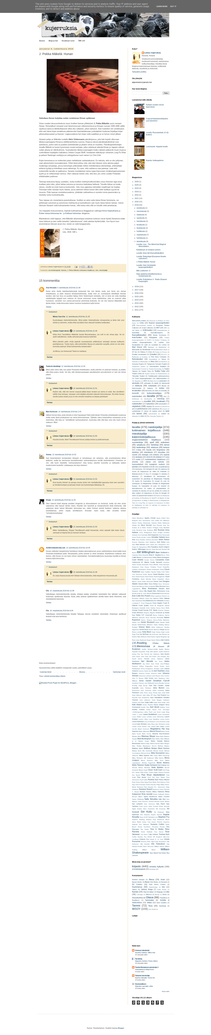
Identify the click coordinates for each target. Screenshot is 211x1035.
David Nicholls (146, 579)
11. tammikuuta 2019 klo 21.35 (78, 317)
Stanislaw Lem (153, 817)
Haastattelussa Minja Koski (144, 969)
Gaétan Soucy (155, 608)
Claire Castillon (145, 572)
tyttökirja (135, 507)
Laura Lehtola (147, 717)
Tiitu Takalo (144, 829)
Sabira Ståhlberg (138, 799)
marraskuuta (142, 211)
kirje (168, 498)
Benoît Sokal (150, 549)
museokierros (136, 401)
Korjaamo (153, 338)
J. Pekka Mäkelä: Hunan (145, 262)
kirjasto (136, 866)
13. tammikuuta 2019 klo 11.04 (64, 500)
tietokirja (155, 445)
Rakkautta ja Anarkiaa (140, 357)
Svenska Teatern (138, 364)
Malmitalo (151, 347)
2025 (137, 185)
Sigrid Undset (137, 809)
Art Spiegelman (142, 547)
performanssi (142, 409)
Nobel (158, 495)
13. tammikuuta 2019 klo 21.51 (85, 388)
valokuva (164, 469)
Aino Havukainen (144, 520)
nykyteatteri (163, 404)
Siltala (149, 903)
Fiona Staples (157, 603)
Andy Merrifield (164, 527)
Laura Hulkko (136, 717)
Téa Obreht (148, 837)
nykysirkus (150, 404)
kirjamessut (144, 471)
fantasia (166, 447)
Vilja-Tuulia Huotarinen (158, 841)
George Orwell (137, 610)
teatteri (163, 414)
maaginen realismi (157, 464)
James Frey (136, 654)
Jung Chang (153, 692)
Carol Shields (137, 560)
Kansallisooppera (157, 333)
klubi (156, 390)
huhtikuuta (141, 231)
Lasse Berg (165, 712)
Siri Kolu (146, 811)
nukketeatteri (137, 404)
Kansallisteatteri (139, 335)
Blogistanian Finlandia (161, 479)
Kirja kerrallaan (148, 892)
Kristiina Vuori (164, 707)
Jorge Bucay (143, 685)
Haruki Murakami (148, 622)
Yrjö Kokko (162, 853)
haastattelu (145, 486)
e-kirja (138, 450)
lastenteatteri (137, 396)
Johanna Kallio (156, 673)
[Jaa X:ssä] (86, 266)
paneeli (164, 406)
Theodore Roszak (158, 827)
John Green (148, 678)
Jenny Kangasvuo (147, 668)
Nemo (164, 894)
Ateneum (152, 320)
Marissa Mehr (136, 736)
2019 (137, 205)
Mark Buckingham (144, 739)
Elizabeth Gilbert (137, 591)
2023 (137, 192)
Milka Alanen (159, 758)
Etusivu (42, 41)
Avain (163, 880)
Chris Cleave (144, 567)
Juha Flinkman (145, 688)
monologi (160, 399)
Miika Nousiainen (158, 753)
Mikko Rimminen (137, 758)
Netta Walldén (157, 767)
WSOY (136, 908)
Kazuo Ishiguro (159, 705)
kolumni (163, 486)
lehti (147, 505)
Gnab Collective (147, 328)
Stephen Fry (163, 817)
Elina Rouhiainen (149, 589)
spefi (152, 442)
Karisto (135, 892)
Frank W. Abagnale (157, 605)
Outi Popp (165, 770)
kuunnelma (147, 481)
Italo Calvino (165, 640)
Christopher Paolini (144, 569)
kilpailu (162, 498)
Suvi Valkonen (144, 824)
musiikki (147, 401)
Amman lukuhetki (142, 950)
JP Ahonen (158, 647)
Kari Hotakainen (143, 697)
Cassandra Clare (162, 560)
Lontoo (164, 345)
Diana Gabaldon (158, 579)
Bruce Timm (165, 555)
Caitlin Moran (136, 557)
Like (96, 270)
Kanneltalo (135, 333)
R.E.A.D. (164, 354)
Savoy (163, 359)
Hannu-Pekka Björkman (161, 620)
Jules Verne (144, 692)
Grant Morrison (137, 612)
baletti (156, 383)
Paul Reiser (160, 777)
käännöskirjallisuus (144, 436)
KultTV (149, 340)
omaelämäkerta (164, 467)
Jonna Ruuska (159, 683)
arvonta (135, 462)
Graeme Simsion (163, 610)
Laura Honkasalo (163, 714)
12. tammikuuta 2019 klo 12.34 (73, 366)
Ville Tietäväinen (158, 844)
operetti (157, 406)
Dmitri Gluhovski (147, 581)
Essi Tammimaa (137, 600)
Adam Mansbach (138, 518)
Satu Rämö (160, 804)
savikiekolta (136, 411)
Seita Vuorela (153, 806)
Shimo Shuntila (164, 806)
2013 (137, 303)
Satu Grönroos (149, 804)
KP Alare (154, 695)
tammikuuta (141, 241)
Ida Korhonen (154, 634)
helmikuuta (141, 238)
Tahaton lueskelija (142, 976)
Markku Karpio (143, 741)
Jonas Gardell (145, 681)
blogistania (161, 450)
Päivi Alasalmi (148, 787)
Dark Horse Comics (157, 884)
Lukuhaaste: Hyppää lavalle (157, 147)
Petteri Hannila (151, 784)
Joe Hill (150, 671)
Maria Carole (165, 731)
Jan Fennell (145, 654)
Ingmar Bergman (161, 637)
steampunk (136, 483)
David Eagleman (159, 576)
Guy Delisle (136, 615)
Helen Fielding (159, 624)
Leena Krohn (164, 719)
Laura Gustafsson (150, 714)
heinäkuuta (141, 221)
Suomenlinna (162, 361)
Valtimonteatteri (161, 378)
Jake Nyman (154, 651)
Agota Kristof (160, 518)
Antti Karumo (140, 544)
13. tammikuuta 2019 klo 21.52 (85, 479)
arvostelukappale (54, 270)
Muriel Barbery (163, 763)
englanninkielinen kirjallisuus (146, 440)
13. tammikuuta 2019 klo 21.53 (85, 527)
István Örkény (155, 640)
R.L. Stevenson (159, 787)
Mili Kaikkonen (149, 758)
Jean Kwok (155, 664)
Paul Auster (141, 777)
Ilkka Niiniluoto (142, 637)
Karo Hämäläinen (156, 697)
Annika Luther (146, 537)
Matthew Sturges (150, 748)
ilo (154, 467)
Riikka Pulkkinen (158, 792)
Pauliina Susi (153, 780)
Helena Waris (144, 627)
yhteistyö (143, 507)
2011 (137, 310)
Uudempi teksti (45, 672)
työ (150, 491)
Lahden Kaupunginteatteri (142, 342)
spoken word (157, 411)
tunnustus (138, 469)
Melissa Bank (136, 751)
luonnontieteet (137, 464)
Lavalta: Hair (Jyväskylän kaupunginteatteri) (146, 266)
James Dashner (164, 651)
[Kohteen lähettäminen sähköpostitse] (80, 266)
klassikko (161, 452)
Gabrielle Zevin (145, 608)
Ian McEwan (144, 634)
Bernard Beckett (161, 549)
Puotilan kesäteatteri (139, 354)
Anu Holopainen (160, 544)
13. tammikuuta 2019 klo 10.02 (64, 455)
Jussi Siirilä (165, 692)
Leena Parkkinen (138, 721)
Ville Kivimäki (145, 844)
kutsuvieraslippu (154, 393)
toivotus (143, 491)
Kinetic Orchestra (159, 335)
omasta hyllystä (156, 866)
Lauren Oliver (143, 719)
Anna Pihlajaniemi (145, 532)
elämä (148, 462)
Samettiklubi (153, 359)
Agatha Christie (150, 518)
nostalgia (155, 474)
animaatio (147, 383)
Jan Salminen (154, 654)
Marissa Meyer (148, 736)
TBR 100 (81, 41)
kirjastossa (148, 493)
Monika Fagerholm (148, 763)
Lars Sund (156, 712)
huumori (145, 467)
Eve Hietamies (159, 600)
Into (163, 887)
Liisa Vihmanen (160, 724)
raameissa (155, 409)
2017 (137, 290)
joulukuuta (141, 208)
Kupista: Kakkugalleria (154, 160)
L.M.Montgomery (137, 712)
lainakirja (152, 869)
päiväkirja (147, 479)
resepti (157, 481)
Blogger (121, 1028)
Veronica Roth (145, 841)
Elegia (48, 500)
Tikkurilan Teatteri (138, 376)
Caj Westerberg (147, 557)
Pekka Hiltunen (164, 780)
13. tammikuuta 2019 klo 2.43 (69, 412)
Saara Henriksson (150, 796)
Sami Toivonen (143, 801)
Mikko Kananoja (164, 755)
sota (164, 481)
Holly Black (146, 632)
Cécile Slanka (147, 574)
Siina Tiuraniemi (148, 809)
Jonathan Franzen (138, 683)
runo (167, 457)
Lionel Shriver (142, 726)
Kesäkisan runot (68, 41)
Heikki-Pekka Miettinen (145, 624)
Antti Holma (161, 542)
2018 (137, 287)
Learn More (161, 6)
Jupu (159, 692)
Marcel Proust (155, 731)
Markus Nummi (155, 743)
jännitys (135, 467)
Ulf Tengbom (157, 837)
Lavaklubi (154, 345)
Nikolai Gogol (143, 770)
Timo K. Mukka (156, 829)
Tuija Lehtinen (153, 834)
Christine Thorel (155, 567)
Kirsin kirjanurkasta (110, 211)
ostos (134, 495)
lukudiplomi (148, 476)
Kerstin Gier (145, 707)
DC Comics (137, 884)
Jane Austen (164, 654)
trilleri (154, 471)
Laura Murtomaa (158, 717)
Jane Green (136, 656)
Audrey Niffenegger (139, 549)
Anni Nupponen (153, 535)
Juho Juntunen (146, 690)
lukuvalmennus (137, 488)
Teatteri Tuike (160, 371)
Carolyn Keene (149, 560)
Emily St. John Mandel (144, 593)
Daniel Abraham (158, 574)
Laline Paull (148, 712)
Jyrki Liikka (146, 695)
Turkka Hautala (137, 837)
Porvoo (164, 352)
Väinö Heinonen (148, 846)
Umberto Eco (144, 839)
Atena (151, 879)
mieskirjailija (103, 270)
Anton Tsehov (164, 540)
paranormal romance (146, 495)
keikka (161, 388)
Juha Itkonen (158, 688)
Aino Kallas (155, 520)
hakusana (159, 503)
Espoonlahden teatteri (144, 325)
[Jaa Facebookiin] (88, 266)
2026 (137, 182)
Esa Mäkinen (154, 598)
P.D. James (136, 772)
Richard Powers (145, 792)
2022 (137, 195)
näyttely (149, 406)
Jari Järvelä (147, 661)
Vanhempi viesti (119, 672)
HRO (165, 328)
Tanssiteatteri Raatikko (157, 366)
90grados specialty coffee (144, 986)
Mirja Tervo (159, 760)
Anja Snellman (148, 530)
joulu (155, 486)
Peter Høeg (144, 782)
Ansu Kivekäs (140, 539)
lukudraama (148, 399)
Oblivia (142, 352)
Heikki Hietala (160, 622)
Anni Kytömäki (142, 535)
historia (63, 270)
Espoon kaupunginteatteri (159, 323)
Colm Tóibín (165, 572)
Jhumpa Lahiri (158, 668)
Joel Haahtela (159, 671)
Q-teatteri (153, 354)
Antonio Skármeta (138, 542)
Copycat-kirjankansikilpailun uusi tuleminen (157, 120)
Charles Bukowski (142, 564)
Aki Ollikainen (164, 520)
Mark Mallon (156, 739)
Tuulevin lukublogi (53, 366)
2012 (137, 307)
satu (156, 469)
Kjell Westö (154, 707)
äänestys (135, 476)
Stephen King (151, 819)
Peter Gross (136, 782)
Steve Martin (136, 822)
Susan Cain (146, 822)
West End (153, 381)
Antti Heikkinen (151, 542)
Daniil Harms (149, 576)
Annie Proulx (136, 537)
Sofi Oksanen (145, 814)
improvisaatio (136, 388)
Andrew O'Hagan (152, 527)
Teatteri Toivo (146, 371)
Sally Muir (162, 799)
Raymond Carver (158, 789)
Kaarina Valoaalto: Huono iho (145, 978)
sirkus (146, 411)
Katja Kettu (157, 702)
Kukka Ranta (151, 709)
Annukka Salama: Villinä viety (145, 952)
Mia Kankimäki (147, 751)
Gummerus (137, 887)
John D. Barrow (137, 678)
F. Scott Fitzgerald (145, 603)
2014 (137, 300)
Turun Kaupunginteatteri (143, 378)
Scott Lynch (143, 806)
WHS (145, 381)
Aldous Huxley (137, 523)
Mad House (137, 347)
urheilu (157, 491)
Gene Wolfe (165, 608)
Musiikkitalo (146, 349)
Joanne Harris (143, 671)
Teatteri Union (137, 373)
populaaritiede (161, 488)
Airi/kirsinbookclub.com (55, 548)
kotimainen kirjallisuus (87, 270)
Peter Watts (152, 782)
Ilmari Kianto (151, 637)
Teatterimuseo (162, 373)
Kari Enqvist (161, 695)
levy (165, 396)
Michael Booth (158, 751)
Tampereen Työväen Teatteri (157, 364)
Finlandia (163, 471)
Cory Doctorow (137, 574)
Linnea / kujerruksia (61, 331)
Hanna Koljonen (158, 615)
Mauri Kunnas (163, 748)
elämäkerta (148, 452)
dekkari (159, 457)
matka (149, 488)
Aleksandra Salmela (150, 523)
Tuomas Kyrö (164, 834)
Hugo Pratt (135, 634)
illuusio (164, 386)
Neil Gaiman (162, 765)
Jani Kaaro (152, 656)
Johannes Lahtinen (145, 676)
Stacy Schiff (144, 817)
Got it (173, 6)
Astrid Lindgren (164, 547)
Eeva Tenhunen (163, 584)
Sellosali (135, 361)
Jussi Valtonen (137, 695)
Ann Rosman (159, 530)
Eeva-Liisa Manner (138, 586)
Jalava (134, 889)
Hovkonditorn (140, 984)
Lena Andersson (149, 721)
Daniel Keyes (140, 576)
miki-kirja (154, 505)
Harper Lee (136, 622)
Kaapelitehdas (162, 330)
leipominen (137, 500)
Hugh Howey (156, 632)
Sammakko (149, 900)
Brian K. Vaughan (155, 555)
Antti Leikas (150, 544)
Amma (48, 455)
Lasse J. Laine (137, 714)
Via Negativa (136, 381)
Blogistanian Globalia (150, 483)
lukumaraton (161, 476)
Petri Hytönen (161, 782)
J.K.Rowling (139, 642)
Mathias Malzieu (163, 746)
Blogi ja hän (53, 41)
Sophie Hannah (156, 814)
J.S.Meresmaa (141, 646)
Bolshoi (160, 320)
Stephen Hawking (138, 819)
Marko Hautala (156, 741)
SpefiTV (154, 498)
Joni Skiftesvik (149, 683)
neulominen (136, 479)
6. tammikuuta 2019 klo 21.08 (68, 288)
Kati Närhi (141, 702)
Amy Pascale (157, 525)
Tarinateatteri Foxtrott (139, 369)
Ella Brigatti (148, 591)
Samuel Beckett (154, 801)
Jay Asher (146, 664)
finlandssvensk (137, 474)
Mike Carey (154, 755)
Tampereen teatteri (138, 366)
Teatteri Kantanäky (155, 369)
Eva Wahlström (148, 600)
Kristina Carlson (138, 709)
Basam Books (137, 882)
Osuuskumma (137, 898)
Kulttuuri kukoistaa (73, 213)
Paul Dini (151, 777)
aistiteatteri (163, 381)
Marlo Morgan (165, 743)
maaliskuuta (142, 235)
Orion (150, 352)
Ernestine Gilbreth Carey (140, 598)
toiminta (164, 474)
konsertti (135, 393)
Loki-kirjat (140, 894)
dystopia (139, 457)
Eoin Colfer (136, 596)
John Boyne (156, 676)
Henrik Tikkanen (154, 629)
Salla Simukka (151, 799)
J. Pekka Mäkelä (73, 270)
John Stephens (159, 678)
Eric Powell (145, 596)
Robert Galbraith (158, 794)
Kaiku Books (162, 889)
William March (149, 850)
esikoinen (165, 442)
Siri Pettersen (159, 812)
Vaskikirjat (162, 906)
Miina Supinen (144, 755)
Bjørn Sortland (161, 552)
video (142, 416)
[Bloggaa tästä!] (83, 266)
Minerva (149, 894)
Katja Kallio (149, 702)
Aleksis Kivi (136, 525)
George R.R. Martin (150, 610)
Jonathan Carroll (161, 680)
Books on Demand (160, 882)
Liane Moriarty (142, 724)
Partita (157, 352)
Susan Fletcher (157, 822)
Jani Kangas (161, 656)
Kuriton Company (161, 340)
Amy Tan (166, 525)
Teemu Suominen (144, 827)
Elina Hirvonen (161, 586)
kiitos (167, 503)
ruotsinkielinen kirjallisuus (155, 459)
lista (156, 493)
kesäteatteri (136, 391)
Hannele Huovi (144, 617)
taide (167, 411)
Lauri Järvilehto (154, 719)
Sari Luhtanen (137, 804)
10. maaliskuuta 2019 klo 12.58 (62, 591)
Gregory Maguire (149, 612)
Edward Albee (143, 584)
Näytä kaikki (165, 991)
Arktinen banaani (138, 879)
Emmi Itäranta (164, 593)
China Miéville (153, 564)
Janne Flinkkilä (143, 659)
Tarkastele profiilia (139, 72)
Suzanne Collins (157, 824)
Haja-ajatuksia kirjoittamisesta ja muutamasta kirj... (149, 275)
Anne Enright (157, 532)
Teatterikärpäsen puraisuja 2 (146, 967)
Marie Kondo (146, 734)
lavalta (151, 395)
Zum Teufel (152, 909)
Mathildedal (162, 347)
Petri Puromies (140, 784)
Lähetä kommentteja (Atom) (54, 676)
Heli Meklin (136, 330)
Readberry (145, 498)
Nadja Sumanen (151, 765)
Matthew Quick (137, 748)
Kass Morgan (157, 700)
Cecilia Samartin (156, 562)
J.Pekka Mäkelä (161, 643)
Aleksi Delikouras (163, 523)
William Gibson (159, 846)
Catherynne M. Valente (140, 562)
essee (134, 471)
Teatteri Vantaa (150, 373)
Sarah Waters (164, 801)
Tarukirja (138, 959)
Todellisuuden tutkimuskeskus (158, 376)
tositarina (164, 505)
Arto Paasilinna (153, 547)
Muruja (157, 894)
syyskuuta (141, 218)
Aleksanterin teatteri (139, 320)
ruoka (138, 459)
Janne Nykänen (157, 659)
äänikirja (135, 452)
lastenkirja (141, 447)
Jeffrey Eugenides (145, 666)
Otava (149, 897)
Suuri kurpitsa (161, 902)
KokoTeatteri (137, 338)
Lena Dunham (160, 721)
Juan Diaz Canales (156, 685)
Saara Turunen (163, 796)
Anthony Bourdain (152, 539)
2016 (137, 293)
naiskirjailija (155, 427)
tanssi (139, 413)
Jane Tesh (144, 656)
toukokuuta (141, 228)
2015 (137, 297)
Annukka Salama (158, 537)
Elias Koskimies (150, 586)
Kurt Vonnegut (163, 709)
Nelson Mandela (144, 767)
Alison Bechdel (146, 525)
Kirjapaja (160, 892)
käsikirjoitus (138, 505)
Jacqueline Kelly (143, 651)
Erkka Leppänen (156, 596)
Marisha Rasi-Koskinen (160, 734)
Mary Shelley (137, 746)
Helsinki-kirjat (153, 887)
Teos (150, 906)
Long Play (141, 503)
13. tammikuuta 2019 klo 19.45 (78, 548)
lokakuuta (141, 215)
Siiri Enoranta (160, 809)
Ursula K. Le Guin (156, 839)
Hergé (162, 629)
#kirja (146, 500)
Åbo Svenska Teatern (154, 416)
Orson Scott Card (155, 770)
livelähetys (135, 399)
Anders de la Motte (139, 527)
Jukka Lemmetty (158, 690)
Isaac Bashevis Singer (143, 640)
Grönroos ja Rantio (162, 612)
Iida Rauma (163, 634)
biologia (145, 455)
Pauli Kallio (143, 780)
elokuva (138, 385)
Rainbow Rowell (145, 789)
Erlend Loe (165, 596)
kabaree (150, 388)
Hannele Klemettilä (156, 617)
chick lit (149, 457)
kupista (166, 455)
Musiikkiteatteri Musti (160, 349)
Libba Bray (150, 724)
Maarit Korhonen (143, 729)
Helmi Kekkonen (157, 627)
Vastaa (48, 307)
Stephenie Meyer (163, 819)
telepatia (135, 416)
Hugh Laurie (165, 632)
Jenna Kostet (159, 666)
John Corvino (165, 676)
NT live (134, 352)
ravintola (135, 491)
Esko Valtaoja (164, 598)
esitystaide (152, 386)
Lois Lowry (160, 726)
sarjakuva (141, 445)
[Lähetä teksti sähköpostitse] (76, 267)
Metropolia (135, 349)
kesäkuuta (141, 225)
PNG (142, 772)
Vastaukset (53, 312)
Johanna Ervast (144, 673)
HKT (158, 328)
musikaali (160, 401)
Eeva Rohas (153, 584)
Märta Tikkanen (138, 765)
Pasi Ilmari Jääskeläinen (153, 775)
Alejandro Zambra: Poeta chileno (146, 961)
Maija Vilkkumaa (144, 731)
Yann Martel (154, 853)
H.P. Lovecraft (147, 615)
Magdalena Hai (157, 729)
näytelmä (136, 406)
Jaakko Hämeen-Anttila (150, 649)
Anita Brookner (137, 530)
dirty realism (136, 493)
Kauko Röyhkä (148, 705)
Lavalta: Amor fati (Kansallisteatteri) (150, 253)
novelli (134, 455)
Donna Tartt (158, 581)
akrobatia (135, 383)
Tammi (136, 905)
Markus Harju (145, 743)
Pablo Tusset (148, 772)
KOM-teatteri (148, 330)
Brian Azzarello (144, 555)
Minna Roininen (147, 760)
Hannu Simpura (146, 620)
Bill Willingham (146, 552)
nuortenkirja (137, 442)
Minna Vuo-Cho (59, 317)
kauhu (137, 481)
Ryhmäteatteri (137, 359)
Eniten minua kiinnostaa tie (50, 213)
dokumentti (165, 383)
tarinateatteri (153, 414)
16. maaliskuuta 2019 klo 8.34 (61, 611)
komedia (164, 390)
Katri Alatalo (137, 705)
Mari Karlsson (51, 412)
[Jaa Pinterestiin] (91, 266)
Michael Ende (145, 753)
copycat (150, 503)
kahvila (161, 462)
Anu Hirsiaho (51, 288)
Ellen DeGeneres (159, 591)
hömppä (149, 469)
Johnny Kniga (147, 889)
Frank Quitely (144, 605)
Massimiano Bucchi (149, 746)
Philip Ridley (160, 784)
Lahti (146, 345)
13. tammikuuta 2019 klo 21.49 (85, 331)
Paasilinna (163, 898)
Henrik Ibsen (143, 629)
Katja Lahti (165, 702)
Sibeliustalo (144, 361)
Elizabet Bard (164, 588)
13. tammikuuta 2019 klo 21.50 (85, 436)
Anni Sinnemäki (164, 535)
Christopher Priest (158, 569)
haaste (149, 450)
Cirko (142, 323)
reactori (164, 409)
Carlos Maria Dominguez (160, 557)
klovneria (148, 390)
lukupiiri (164, 493)
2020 (137, 202)
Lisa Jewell (151, 726)
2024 (137, 188)
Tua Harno (144, 834)
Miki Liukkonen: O (143, 271)
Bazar (147, 882)
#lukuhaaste (154, 500)
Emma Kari (156, 593)
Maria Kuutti (136, 734)
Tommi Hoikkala (146, 832)
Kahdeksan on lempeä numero (148, 250)
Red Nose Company (158, 357)
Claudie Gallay (156, 572)
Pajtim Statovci (159, 772)
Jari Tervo (158, 661)
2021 (137, 198)
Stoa (152, 362)
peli (133, 409)
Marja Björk (159, 736)
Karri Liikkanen (145, 700)
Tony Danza (158, 832)
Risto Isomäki (147, 794)
